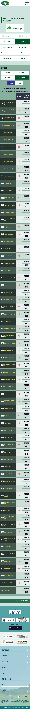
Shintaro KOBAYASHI (9, 219)
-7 (19, 532)
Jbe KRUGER (8, 437)
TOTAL (19, 83)
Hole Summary (7, 47)
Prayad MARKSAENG (9, 335)
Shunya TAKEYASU (9, 328)
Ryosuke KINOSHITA (9, 103)
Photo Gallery (7, 58)
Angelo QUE (7, 227)
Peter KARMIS (8, 532)
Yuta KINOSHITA (9, 212)
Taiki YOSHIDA (8, 234)
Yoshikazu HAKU (9, 169)
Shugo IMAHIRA (9, 139)
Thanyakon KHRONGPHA (9, 495)
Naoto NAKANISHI (9, 379)
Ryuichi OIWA (8, 132)
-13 (19, 365)
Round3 (8, 77)
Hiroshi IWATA (8, 154)
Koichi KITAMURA (9, 161)
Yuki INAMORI (8, 190)
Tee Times (7, 41)
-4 (19, 583)
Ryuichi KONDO (8, 575)
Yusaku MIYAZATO (9, 488)
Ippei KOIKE (7, 510)
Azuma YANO (8, 394)
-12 (19, 394)
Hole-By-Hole (23, 36)
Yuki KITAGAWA (9, 445)
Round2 (22, 73)
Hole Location (22, 47)
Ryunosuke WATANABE (9, 517)
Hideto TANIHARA (9, 314)
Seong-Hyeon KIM (9, 372)
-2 (19, 590)
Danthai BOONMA (9, 350)
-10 (19, 467)
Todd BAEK (7, 423)
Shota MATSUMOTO (9, 365)
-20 (19, 140)
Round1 (8, 73)
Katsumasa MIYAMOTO (9, 197)
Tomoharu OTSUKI (9, 205)
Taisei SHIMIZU (8, 357)
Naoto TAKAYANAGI (9, 401)
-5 (19, 568)
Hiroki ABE (7, 561)
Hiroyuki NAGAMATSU (9, 539)
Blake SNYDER (8, 583)
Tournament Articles (7, 53)
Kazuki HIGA (7, 452)
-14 (19, 343)
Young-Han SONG (9, 263)
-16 (19, 241)
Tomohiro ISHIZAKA (9, 117)
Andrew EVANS (8, 408)
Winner (23, 58)
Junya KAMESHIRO (9, 554)
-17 (19, 198)
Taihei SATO (7, 270)
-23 (19, 118)
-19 (19, 154)
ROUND (10, 83)
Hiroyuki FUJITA (9, 459)
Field (22, 53)
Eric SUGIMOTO (8, 292)
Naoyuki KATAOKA (9, 125)
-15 (19, 314)
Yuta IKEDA (7, 183)
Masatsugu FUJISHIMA (9, 503)
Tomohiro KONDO (9, 147)
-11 (19, 430)
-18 (19, 183)
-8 (19, 510)
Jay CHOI (7, 248)
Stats (22, 41)
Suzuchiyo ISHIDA (9, 481)
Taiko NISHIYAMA (9, 176)
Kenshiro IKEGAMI (9, 343)
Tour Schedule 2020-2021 (22, 600)
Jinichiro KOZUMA (9, 278)
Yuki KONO (7, 546)
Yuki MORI (7, 590)
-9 (19, 496)
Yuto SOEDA (7, 321)
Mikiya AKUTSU (8, 307)
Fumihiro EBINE (8, 299)
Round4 (22, 77)
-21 (19, 125)
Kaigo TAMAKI (8, 430)
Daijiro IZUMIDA (8, 256)
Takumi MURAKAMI (9, 524)
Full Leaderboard (7, 36)
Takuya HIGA (8, 466)
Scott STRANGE (9, 387)
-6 (19, 554)
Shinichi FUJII (8, 474)
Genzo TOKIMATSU (9, 110)
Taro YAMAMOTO (9, 285)
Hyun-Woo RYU (8, 568)
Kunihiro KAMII (8, 241)
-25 (19, 103)
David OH (7, 416)
